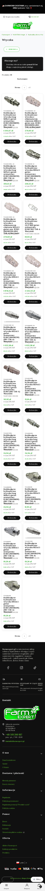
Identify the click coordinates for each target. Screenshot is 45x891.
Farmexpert (6, 35)
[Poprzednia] (2, 6)
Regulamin (6, 798)
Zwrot (4, 822)
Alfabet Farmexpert (9, 846)
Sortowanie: (22, 79)
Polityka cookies (8, 808)
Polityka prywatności (10, 801)
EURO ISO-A (13, 49)
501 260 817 (35, 17)
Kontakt (5, 829)
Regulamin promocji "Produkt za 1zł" (16, 805)
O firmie (5, 767)
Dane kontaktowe (9, 760)
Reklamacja (6, 825)
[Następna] (42, 6)
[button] (22, 754)
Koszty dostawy (8, 784)
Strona (17, 87)
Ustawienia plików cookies (12, 832)
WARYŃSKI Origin (19, 35)
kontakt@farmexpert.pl (15, 741)
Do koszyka (12, 142)
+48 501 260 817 (14, 734)
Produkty (5, 853)
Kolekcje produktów (9, 849)
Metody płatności (9, 781)
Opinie (5, 764)
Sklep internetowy (21, 878)
